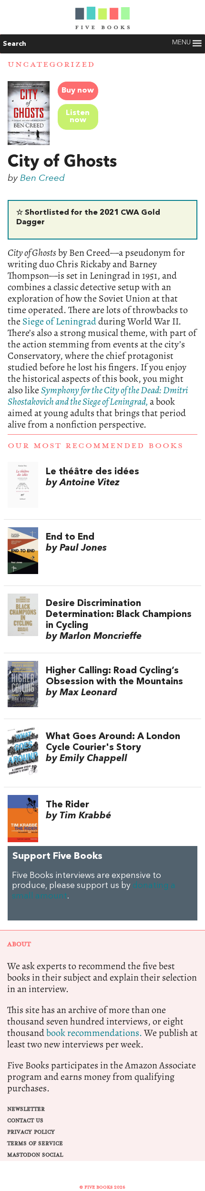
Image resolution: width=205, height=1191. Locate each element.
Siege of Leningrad (59, 321)
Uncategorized (51, 64)
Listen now (78, 116)
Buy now (78, 90)
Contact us (25, 1120)
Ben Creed (42, 178)
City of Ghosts (62, 162)
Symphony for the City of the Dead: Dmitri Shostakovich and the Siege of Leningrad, (98, 396)
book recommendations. (94, 1032)
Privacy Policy (31, 1132)
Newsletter (26, 1109)
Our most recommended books (96, 445)
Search (14, 44)
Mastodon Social (35, 1155)
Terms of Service (35, 1143)
